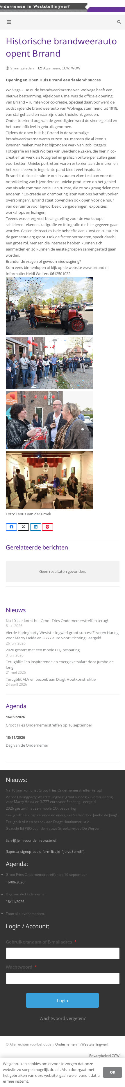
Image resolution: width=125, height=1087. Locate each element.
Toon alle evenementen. (25, 913)
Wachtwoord (21, 967)
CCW (65, 68)
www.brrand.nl (95, 267)
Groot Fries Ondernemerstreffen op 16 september (49, 725)
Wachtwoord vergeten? (62, 1018)
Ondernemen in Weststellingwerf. (82, 1044)
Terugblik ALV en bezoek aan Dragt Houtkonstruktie (51, 679)
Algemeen (51, 68)
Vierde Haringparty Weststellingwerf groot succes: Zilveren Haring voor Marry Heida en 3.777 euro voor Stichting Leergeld (62, 635)
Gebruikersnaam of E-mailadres (41, 942)
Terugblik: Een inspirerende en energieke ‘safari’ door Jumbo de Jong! (61, 815)
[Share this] (11, 527)
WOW (75, 68)
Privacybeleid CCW (104, 1055)
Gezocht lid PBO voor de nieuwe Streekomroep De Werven (53, 828)
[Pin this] (47, 527)
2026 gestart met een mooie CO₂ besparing (43, 649)
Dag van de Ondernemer (27, 745)
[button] (9, 22)
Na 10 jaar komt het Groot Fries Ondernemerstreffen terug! (57, 620)
